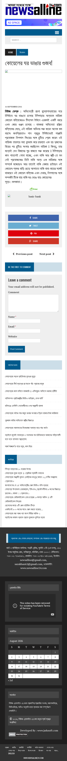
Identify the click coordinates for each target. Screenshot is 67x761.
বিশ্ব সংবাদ (21, 750)
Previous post (24, 254)
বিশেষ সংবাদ (31, 750)
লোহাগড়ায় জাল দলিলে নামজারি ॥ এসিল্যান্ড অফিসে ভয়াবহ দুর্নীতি (31, 391)
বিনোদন (41, 750)
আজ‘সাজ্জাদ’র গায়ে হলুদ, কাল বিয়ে (18, 446)
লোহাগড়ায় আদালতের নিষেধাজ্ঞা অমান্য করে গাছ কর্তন (26, 427)
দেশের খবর (50, 747)
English (11, 753)
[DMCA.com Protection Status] (18, 734)
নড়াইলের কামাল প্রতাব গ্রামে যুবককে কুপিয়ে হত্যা (25, 517)
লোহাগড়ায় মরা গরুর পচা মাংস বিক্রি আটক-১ (22, 513)
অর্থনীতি (29, 747)
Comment (13, 292)
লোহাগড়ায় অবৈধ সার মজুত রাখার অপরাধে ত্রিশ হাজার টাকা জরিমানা (31, 413)
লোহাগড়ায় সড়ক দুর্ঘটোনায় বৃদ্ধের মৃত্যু (20, 376)
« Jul (10, 680)
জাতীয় (14, 747)
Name (11, 316)
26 (33, 671)
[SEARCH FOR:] (33, 39)
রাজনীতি (21, 747)
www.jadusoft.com (47, 730)
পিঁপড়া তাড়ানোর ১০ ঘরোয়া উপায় (18, 469)
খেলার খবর (11, 750)
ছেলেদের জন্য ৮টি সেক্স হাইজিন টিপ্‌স (20, 505)
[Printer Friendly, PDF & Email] (33, 189)
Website (12, 336)
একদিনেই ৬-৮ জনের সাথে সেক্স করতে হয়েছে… (24, 509)
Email (11, 326)
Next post (45, 254)
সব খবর (48, 750)
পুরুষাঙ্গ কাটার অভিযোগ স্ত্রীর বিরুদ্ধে (19, 420)
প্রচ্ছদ (7, 747)
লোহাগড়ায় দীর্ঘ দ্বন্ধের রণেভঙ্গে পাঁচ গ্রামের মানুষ (24, 383)
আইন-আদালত (39, 747)
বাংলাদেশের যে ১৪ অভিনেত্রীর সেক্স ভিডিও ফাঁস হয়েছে (26, 485)
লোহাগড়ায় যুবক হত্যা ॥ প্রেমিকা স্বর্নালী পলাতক (24, 473)
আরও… (56, 750)
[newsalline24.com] (33, 9)
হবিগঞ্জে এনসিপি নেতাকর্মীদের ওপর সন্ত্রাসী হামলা (24, 405)
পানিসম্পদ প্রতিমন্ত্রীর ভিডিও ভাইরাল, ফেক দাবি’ (24, 398)
